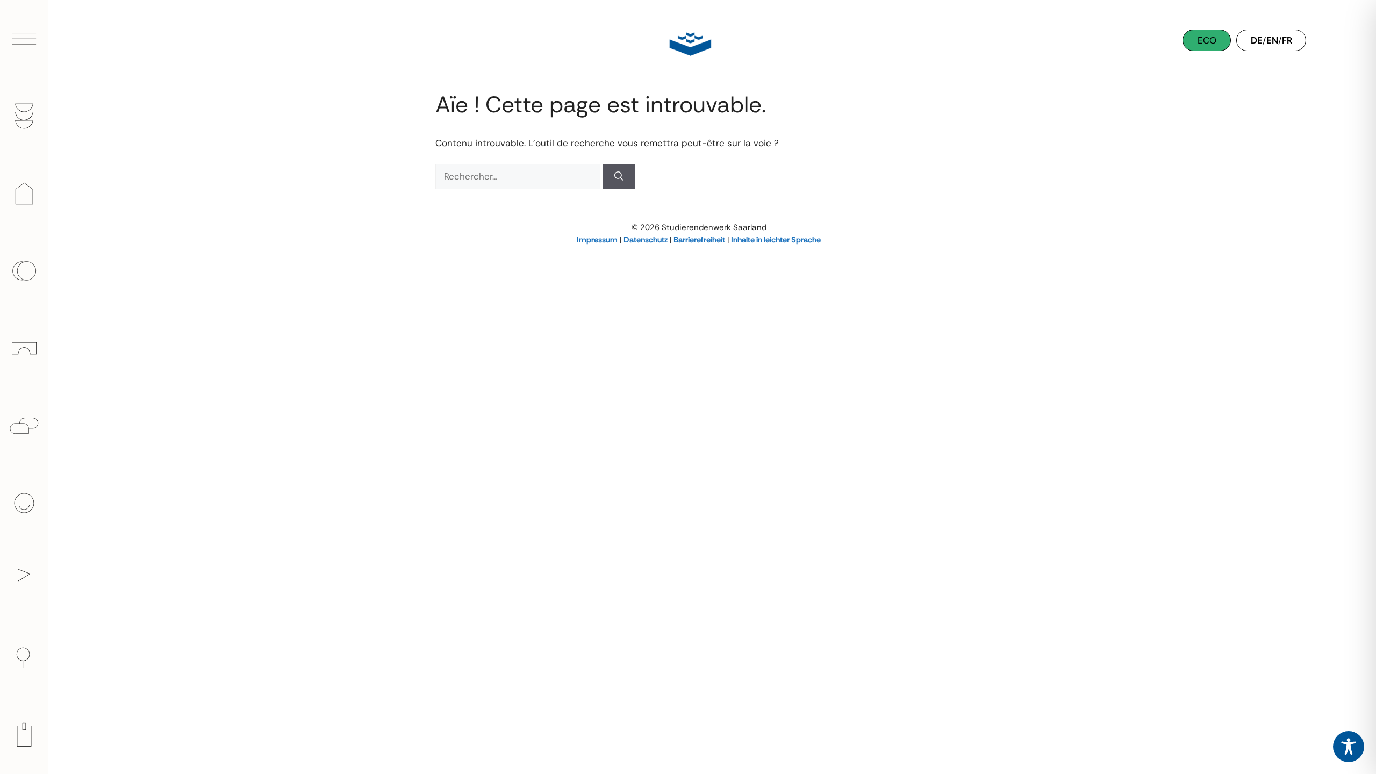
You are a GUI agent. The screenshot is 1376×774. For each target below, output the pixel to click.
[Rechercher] (619, 177)
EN (1272, 40)
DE (1257, 40)
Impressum (597, 239)
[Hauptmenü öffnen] (24, 38)
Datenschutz (646, 239)
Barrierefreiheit (699, 239)
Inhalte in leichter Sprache (776, 239)
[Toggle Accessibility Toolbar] (1348, 746)
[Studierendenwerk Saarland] (688, 43)
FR (1287, 40)
